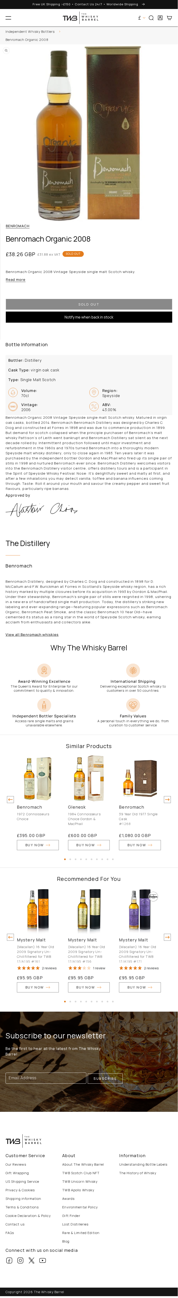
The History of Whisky (137, 1173)
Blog (65, 1241)
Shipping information (23, 1198)
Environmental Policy (79, 1207)
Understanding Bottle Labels (143, 1164)
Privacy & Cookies (20, 1190)
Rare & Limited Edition (81, 1233)
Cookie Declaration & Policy (28, 1215)
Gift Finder (71, 1215)
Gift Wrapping (17, 1173)
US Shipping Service (22, 1181)
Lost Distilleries (75, 1224)
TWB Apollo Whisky (78, 1190)
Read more (15, 279)
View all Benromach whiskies (32, 634)
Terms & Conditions (22, 1207)
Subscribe (105, 1078)
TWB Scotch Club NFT (80, 1173)
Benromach (17, 226)
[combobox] (89, 32)
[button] (8, 18)
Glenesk (77, 807)
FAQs (10, 1233)
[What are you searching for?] (172, 32)
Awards (68, 1198)
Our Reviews (16, 1164)
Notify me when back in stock (89, 317)
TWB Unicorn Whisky (79, 1181)
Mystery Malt (31, 940)
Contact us (15, 1224)
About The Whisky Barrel (83, 1164)
